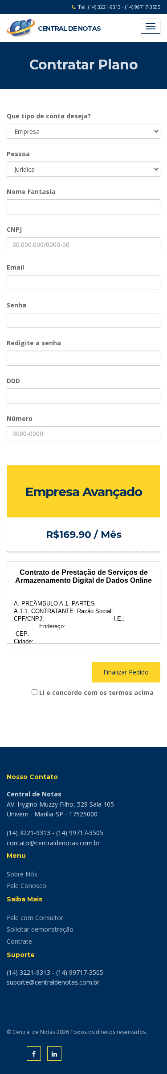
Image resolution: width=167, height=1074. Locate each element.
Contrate (19, 941)
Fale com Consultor (35, 917)
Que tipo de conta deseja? (49, 116)
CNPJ (14, 229)
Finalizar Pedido (126, 672)
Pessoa (18, 153)
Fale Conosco (26, 885)
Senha (16, 305)
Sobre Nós (22, 874)
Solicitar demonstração (40, 929)
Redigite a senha (34, 343)
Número (20, 418)
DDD (13, 380)
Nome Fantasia (31, 191)
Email (15, 267)
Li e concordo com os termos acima (96, 692)
